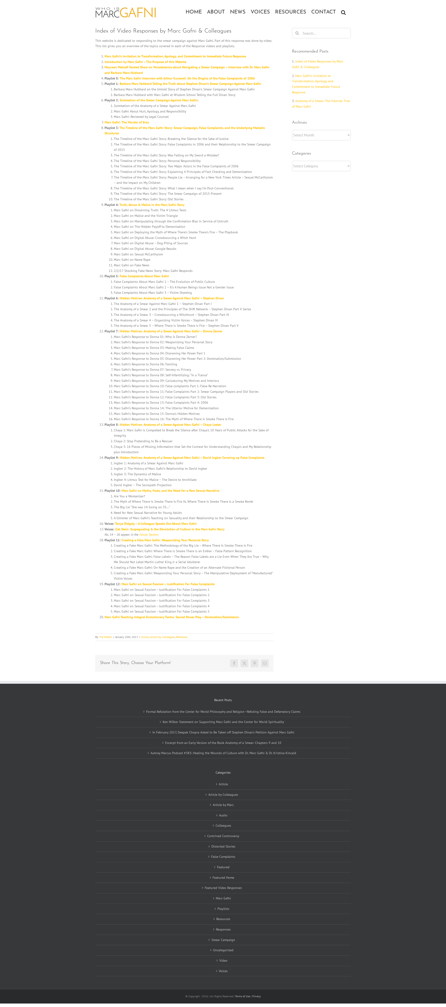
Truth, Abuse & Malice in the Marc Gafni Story (151, 205)
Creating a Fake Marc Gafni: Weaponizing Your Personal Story (165, 540)
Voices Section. (149, 534)
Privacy (256, 996)
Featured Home (223, 877)
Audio (223, 815)
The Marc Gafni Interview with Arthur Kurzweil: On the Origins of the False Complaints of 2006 (187, 78)
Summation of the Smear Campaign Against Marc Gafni (158, 100)
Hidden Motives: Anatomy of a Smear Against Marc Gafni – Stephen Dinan (172, 298)
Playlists (223, 909)
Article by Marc (223, 805)
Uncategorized (223, 950)
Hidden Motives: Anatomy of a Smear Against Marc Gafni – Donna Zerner (171, 331)
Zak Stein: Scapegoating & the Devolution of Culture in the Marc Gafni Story (170, 529)
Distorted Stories (223, 846)
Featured (223, 867)
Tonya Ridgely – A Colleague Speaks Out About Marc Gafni (156, 524)
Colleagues (223, 825)
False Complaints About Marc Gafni (144, 276)
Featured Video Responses (223, 888)
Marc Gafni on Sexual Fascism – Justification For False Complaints (168, 584)
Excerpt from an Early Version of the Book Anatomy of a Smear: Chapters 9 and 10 (223, 743)
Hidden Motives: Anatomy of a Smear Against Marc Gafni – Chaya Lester (170, 425)
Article (145, 637)
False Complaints (223, 857)
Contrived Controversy (223, 836)
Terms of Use (243, 996)
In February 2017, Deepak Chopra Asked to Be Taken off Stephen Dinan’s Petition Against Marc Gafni (223, 732)
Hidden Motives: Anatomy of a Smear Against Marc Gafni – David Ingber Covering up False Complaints (192, 458)
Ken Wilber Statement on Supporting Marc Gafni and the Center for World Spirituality (223, 722)
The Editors (105, 637)
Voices (223, 971)
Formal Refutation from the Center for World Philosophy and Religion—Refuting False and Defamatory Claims (223, 712)
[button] (343, 11)
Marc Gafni (223, 898)
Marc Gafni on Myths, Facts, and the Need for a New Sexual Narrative (170, 491)
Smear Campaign (223, 940)
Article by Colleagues (162, 637)
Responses (223, 929)
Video (223, 960)
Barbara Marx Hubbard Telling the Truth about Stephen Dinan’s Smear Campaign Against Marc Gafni (190, 84)
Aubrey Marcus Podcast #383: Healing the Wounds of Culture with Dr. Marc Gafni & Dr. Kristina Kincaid (223, 753)
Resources (181, 637)
